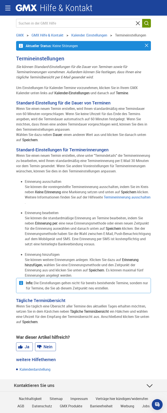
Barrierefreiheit (101, 406)
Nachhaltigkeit (30, 398)
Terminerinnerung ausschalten (127, 197)
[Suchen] (146, 23)
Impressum (79, 398)
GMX (26, 7)
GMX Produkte (71, 406)
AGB (20, 406)
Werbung (127, 406)
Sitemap (56, 398)
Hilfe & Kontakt (66, 7)
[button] (146, 45)
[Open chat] (157, 404)
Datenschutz (42, 406)
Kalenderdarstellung (35, 369)
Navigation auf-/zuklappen (7, 8)
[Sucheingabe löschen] (137, 23)
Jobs (146, 406)
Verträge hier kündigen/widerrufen (122, 398)
